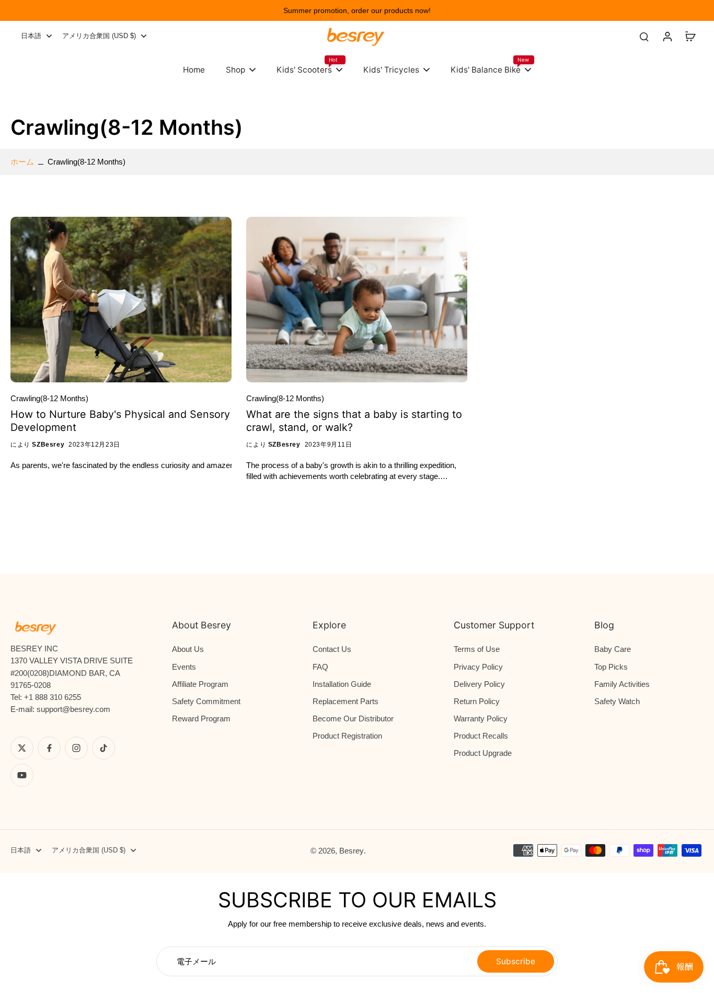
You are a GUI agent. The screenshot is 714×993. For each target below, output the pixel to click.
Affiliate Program (200, 684)
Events (184, 666)
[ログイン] (666, 36)
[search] (643, 36)
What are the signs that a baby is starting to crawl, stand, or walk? (354, 421)
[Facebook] (49, 748)
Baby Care (612, 649)
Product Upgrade (483, 753)
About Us (188, 649)
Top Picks (611, 666)
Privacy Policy (478, 666)
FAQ (320, 666)
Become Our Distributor (353, 718)
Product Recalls (481, 735)
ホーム (22, 161)
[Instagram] (76, 748)
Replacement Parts (345, 701)
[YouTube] (21, 775)
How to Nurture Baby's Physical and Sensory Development (120, 421)
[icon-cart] (689, 36)
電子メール (196, 961)
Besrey (351, 850)
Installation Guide (342, 684)
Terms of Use (477, 649)
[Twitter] (21, 748)
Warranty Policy (481, 718)
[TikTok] (103, 748)
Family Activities (622, 684)
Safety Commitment (206, 701)
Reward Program (201, 718)
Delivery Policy (479, 684)
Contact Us (332, 649)
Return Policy (477, 701)
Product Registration (347, 735)
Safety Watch (617, 701)
